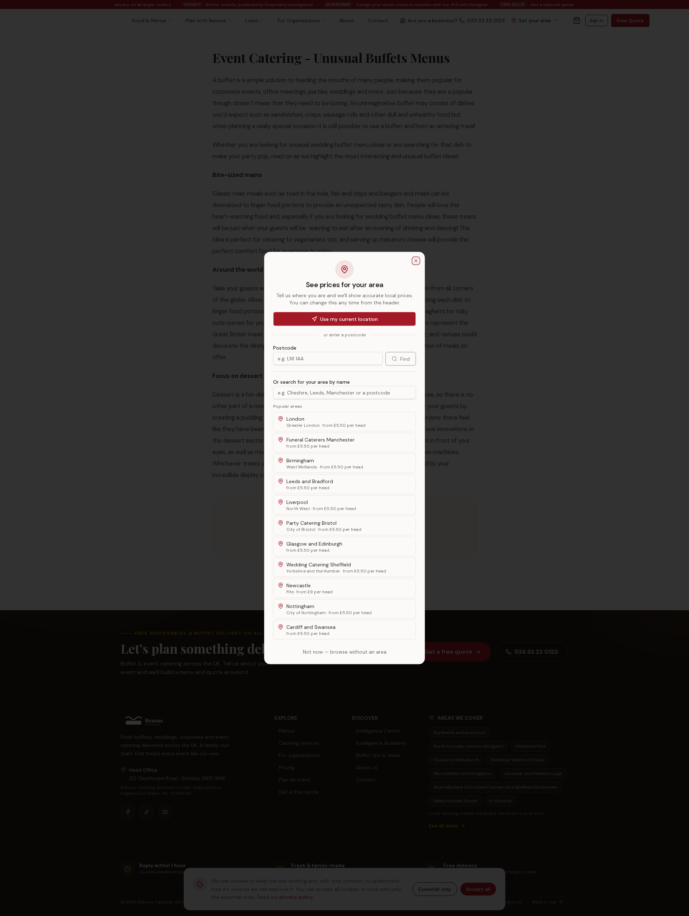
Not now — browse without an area (344, 652)
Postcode (284, 348)
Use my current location (349, 319)
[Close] (416, 261)
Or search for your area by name (311, 382)
